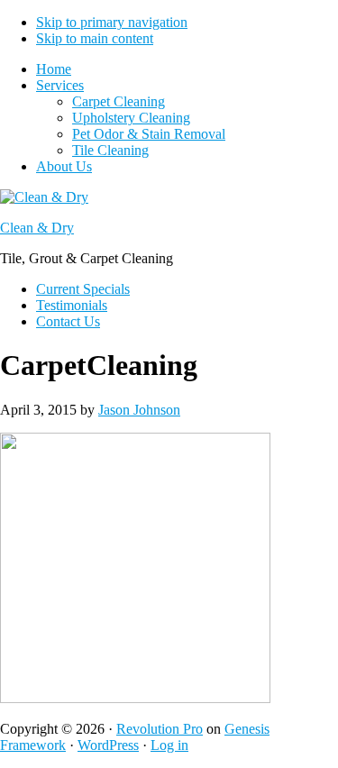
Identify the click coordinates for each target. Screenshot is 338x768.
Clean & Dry (37, 227)
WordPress (108, 745)
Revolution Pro (159, 728)
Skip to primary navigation (111, 22)
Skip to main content (94, 38)
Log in (169, 745)
